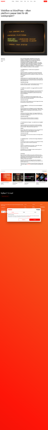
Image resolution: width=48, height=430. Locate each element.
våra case (28, 164)
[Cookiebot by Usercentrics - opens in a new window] (36, 209)
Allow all (35, 219)
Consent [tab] (13, 212)
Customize (23, 219)
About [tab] (35, 212)
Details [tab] (24, 212)
